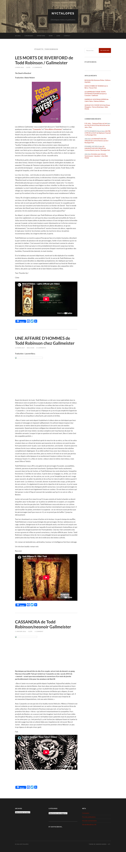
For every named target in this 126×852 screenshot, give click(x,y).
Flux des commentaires (89, 821)
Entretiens (41, 35)
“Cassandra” (37, 129)
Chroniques (28, 35)
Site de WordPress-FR (89, 824)
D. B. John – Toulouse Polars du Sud (96, 123)
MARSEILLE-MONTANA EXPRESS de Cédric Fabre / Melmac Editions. (96, 100)
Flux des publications (89, 817)
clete (28, 67)
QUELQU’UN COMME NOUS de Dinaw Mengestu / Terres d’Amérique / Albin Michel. (97, 107)
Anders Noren (101, 844)
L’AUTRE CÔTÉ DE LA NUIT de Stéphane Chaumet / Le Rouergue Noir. (98, 133)
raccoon (30, 348)
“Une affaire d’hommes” (53, 129)
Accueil (18, 35)
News (51, 35)
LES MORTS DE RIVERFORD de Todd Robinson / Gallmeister (44, 60)
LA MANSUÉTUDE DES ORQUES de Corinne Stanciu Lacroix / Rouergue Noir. (97, 140)
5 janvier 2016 (20, 631)
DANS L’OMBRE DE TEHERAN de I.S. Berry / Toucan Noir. (96, 87)
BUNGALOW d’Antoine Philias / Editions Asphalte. (98, 81)
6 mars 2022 (19, 67)
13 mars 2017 (20, 348)
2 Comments (37, 67)
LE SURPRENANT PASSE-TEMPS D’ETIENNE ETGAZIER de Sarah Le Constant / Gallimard (96, 93)
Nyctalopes (63, 13)
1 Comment (39, 631)
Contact (67, 35)
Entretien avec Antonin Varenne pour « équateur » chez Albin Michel (96, 156)
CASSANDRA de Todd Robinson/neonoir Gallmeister (43, 624)
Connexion (85, 813)
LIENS (58, 35)
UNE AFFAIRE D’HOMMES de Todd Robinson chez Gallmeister (44, 341)
